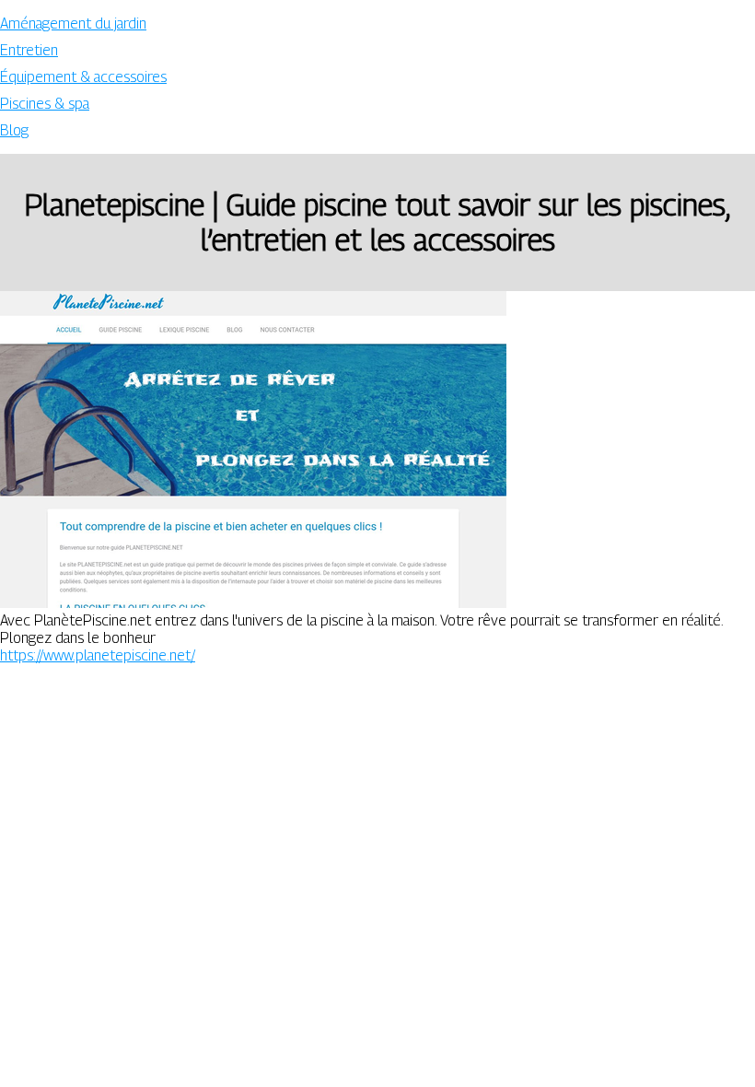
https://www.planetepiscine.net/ (97, 655)
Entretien (29, 50)
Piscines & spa (44, 103)
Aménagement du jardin (73, 23)
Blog (14, 130)
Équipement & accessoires (83, 77)
